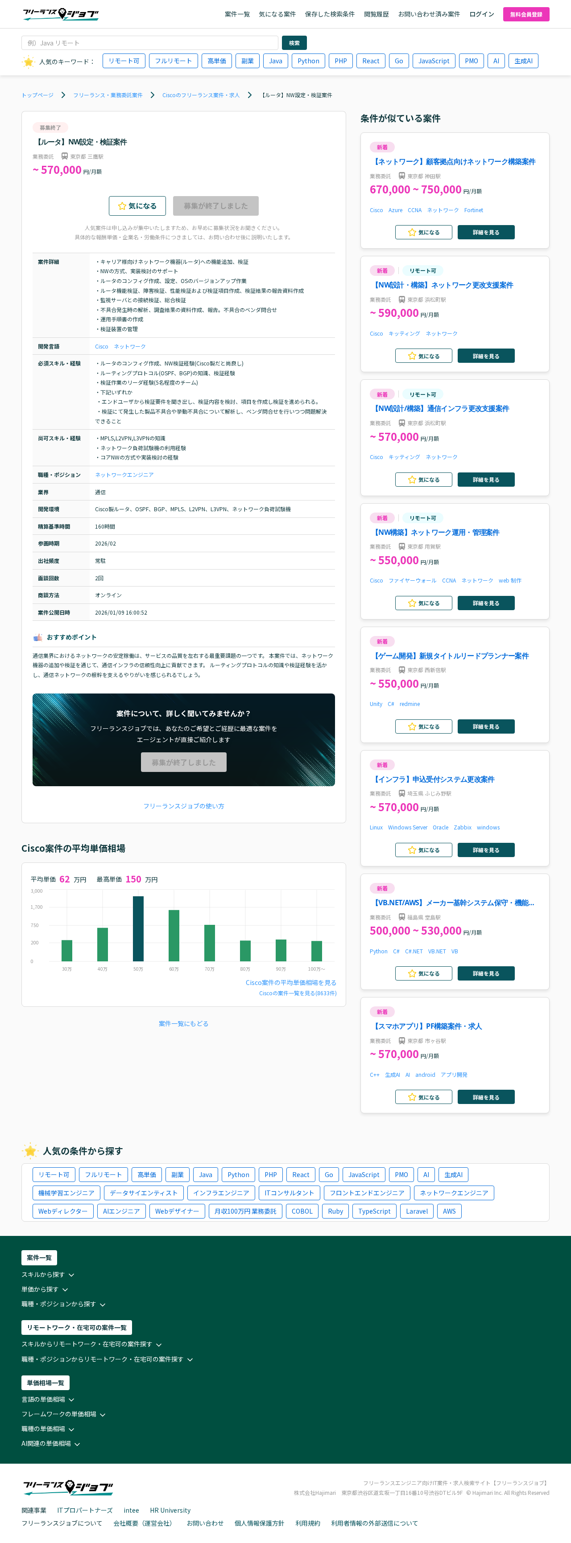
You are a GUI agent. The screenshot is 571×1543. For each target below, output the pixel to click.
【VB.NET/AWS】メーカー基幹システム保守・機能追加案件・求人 (453, 903)
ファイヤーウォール (413, 580)
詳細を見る (486, 232)
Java (275, 60)
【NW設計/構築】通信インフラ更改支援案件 (440, 408)
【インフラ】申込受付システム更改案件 (433, 779)
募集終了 (50, 127)
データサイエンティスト (144, 1192)
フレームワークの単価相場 (58, 1413)
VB (454, 951)
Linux (376, 827)
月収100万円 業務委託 (246, 1210)
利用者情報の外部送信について (374, 1522)
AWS (449, 1210)
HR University (170, 1510)
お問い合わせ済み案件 (429, 13)
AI (496, 60)
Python (308, 60)
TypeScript (374, 1210)
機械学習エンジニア (66, 1192)
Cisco (101, 346)
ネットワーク (130, 346)
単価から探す (40, 1288)
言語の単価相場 (43, 1399)
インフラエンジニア (221, 1192)
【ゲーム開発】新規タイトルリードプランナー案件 (450, 656)
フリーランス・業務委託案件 (108, 94)
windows (488, 827)
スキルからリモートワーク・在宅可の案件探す (87, 1343)
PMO (471, 60)
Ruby (335, 1210)
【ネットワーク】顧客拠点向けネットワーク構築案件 (453, 161)
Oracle (440, 827)
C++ (375, 1074)
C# (391, 703)
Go (399, 60)
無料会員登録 (526, 14)
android (425, 1074)
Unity (376, 703)
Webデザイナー (177, 1210)
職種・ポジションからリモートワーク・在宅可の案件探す (102, 1358)
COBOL (302, 1210)
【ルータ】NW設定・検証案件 (296, 94)
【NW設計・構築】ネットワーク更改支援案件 (442, 285)
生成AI (523, 60)
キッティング (404, 333)
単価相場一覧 (45, 1382)
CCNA (415, 209)
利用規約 (307, 1522)
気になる (142, 205)
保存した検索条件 (330, 13)
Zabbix (463, 827)
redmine (410, 703)
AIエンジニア (121, 1210)
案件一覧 (237, 13)
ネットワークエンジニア (124, 474)
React (371, 60)
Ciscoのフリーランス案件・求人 (201, 94)
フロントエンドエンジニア (367, 1192)
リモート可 (124, 60)
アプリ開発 (454, 1074)
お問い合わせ (205, 1522)
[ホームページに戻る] (60, 14)
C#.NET (414, 951)
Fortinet (473, 209)
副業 (247, 60)
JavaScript (434, 60)
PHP (341, 60)
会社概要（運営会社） (144, 1522)
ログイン (481, 13)
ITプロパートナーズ (85, 1510)
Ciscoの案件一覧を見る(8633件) (298, 993)
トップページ (37, 94)
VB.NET (437, 951)
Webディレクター (63, 1210)
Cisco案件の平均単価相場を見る (291, 982)
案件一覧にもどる (184, 1023)
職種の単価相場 (43, 1428)
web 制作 (510, 580)
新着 (382, 147)
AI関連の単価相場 (46, 1443)
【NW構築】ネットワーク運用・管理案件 (436, 532)
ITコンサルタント (289, 1192)
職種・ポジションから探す (58, 1303)
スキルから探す (43, 1274)
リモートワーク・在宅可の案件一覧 (77, 1327)
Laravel (417, 1210)
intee (131, 1510)
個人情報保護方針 (260, 1522)
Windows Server (407, 827)
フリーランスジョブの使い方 (183, 805)
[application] (184, 932)
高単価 (216, 60)
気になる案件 (277, 13)
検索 (294, 42)
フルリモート (173, 60)
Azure (395, 209)
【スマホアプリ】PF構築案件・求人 (427, 1026)
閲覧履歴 (376, 13)
